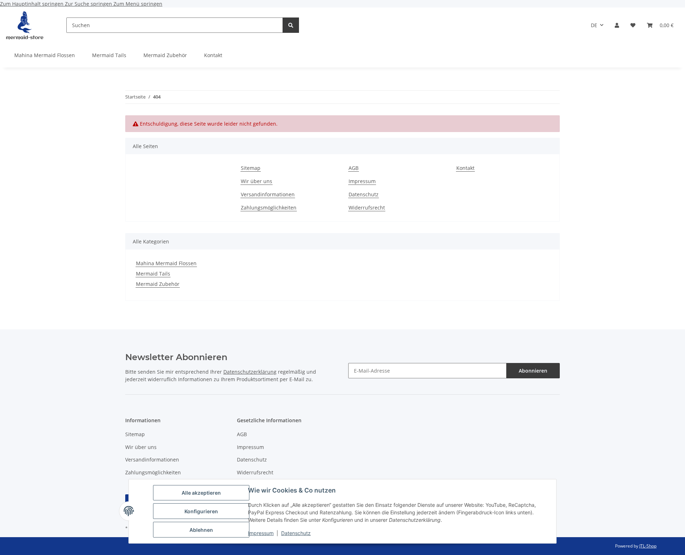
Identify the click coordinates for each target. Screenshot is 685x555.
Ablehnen (201, 530)
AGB (354, 168)
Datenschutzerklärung (249, 371)
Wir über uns (256, 181)
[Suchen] (291, 25)
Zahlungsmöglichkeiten (268, 207)
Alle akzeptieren (201, 493)
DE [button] (594, 25)
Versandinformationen (268, 194)
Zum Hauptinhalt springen (32, 3)
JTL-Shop (647, 546)
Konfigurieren (201, 511)
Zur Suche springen (89, 3)
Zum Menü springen (137, 3)
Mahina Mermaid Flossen (166, 263)
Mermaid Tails (153, 273)
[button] (617, 25)
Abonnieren (533, 370)
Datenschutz (296, 533)
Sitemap (250, 168)
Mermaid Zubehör (157, 284)
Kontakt (213, 55)
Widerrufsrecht (367, 207)
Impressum (261, 533)
